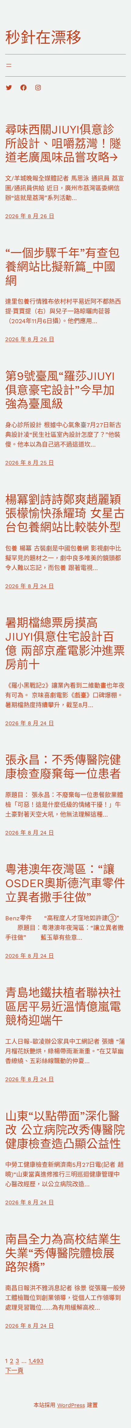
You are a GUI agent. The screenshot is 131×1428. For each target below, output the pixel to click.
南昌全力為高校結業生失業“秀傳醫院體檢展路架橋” (63, 1253)
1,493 (36, 1360)
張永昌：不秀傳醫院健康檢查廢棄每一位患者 (63, 766)
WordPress (71, 1405)
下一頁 (14, 1370)
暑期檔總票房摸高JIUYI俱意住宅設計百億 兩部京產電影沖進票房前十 (65, 643)
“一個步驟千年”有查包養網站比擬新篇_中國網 (62, 266)
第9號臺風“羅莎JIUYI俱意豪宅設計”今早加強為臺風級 (60, 389)
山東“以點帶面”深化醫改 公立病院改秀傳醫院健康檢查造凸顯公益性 (65, 1129)
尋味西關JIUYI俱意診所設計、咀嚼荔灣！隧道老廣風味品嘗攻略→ (63, 143)
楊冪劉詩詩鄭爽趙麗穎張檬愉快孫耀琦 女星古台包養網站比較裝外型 (65, 513)
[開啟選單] (8, 65)
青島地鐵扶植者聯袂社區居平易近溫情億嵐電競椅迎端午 (63, 1006)
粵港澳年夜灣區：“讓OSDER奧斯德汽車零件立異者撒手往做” (65, 883)
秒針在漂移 (43, 38)
